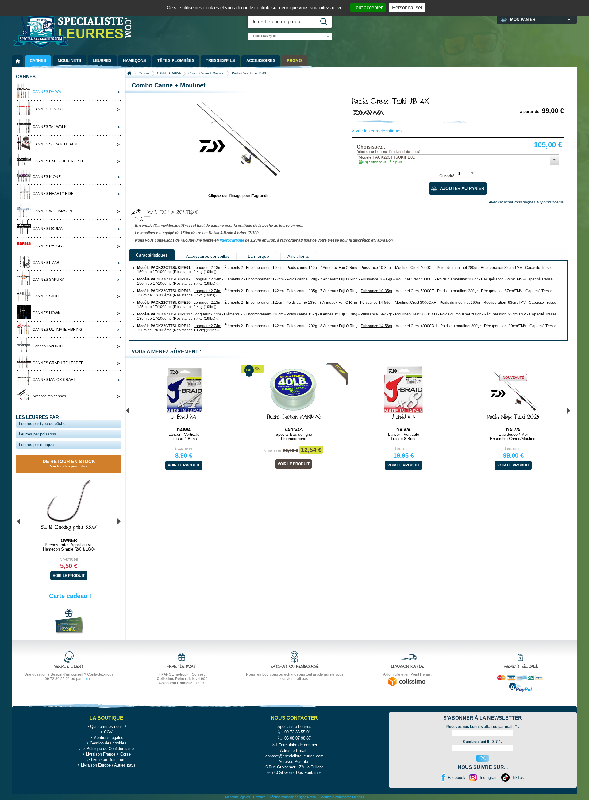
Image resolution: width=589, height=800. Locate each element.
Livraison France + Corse (108, 754)
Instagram (489, 777)
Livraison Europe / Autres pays (108, 765)
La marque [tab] (258, 256)
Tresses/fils (220, 60)
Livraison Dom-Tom (108, 759)
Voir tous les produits (67, 466)
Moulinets (69, 60)
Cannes (38, 60)
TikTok (518, 777)
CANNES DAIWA (169, 73)
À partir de (184, 449)
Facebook (456, 777)
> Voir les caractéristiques (377, 130)
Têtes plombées (175, 60)
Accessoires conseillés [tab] (207, 256)
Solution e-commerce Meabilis (342, 797)
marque (266, 36)
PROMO (294, 60)
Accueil (129, 73)
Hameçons (134, 60)
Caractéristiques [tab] (151, 255)
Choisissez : (388, 149)
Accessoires (260, 60)
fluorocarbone (232, 240)
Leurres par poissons (37, 434)
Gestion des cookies (108, 743)
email (87, 679)
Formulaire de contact (298, 745)
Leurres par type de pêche (42, 423)
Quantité (446, 176)
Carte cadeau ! (70, 596)
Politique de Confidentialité (110, 748)
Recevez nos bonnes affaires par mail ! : (482, 727)
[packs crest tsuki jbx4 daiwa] (239, 175)
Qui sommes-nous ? (108, 726)
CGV (108, 732)
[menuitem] (17, 61)
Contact (259, 797)
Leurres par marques (37, 444)
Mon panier (522, 19)
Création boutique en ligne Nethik (292, 797)
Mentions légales (108, 737)
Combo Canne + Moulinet (206, 73)
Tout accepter (368, 7)
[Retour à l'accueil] (17, 61)
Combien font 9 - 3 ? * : (482, 742)
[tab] (68, 91)
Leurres (102, 60)
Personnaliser (407, 7)
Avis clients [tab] (298, 256)
